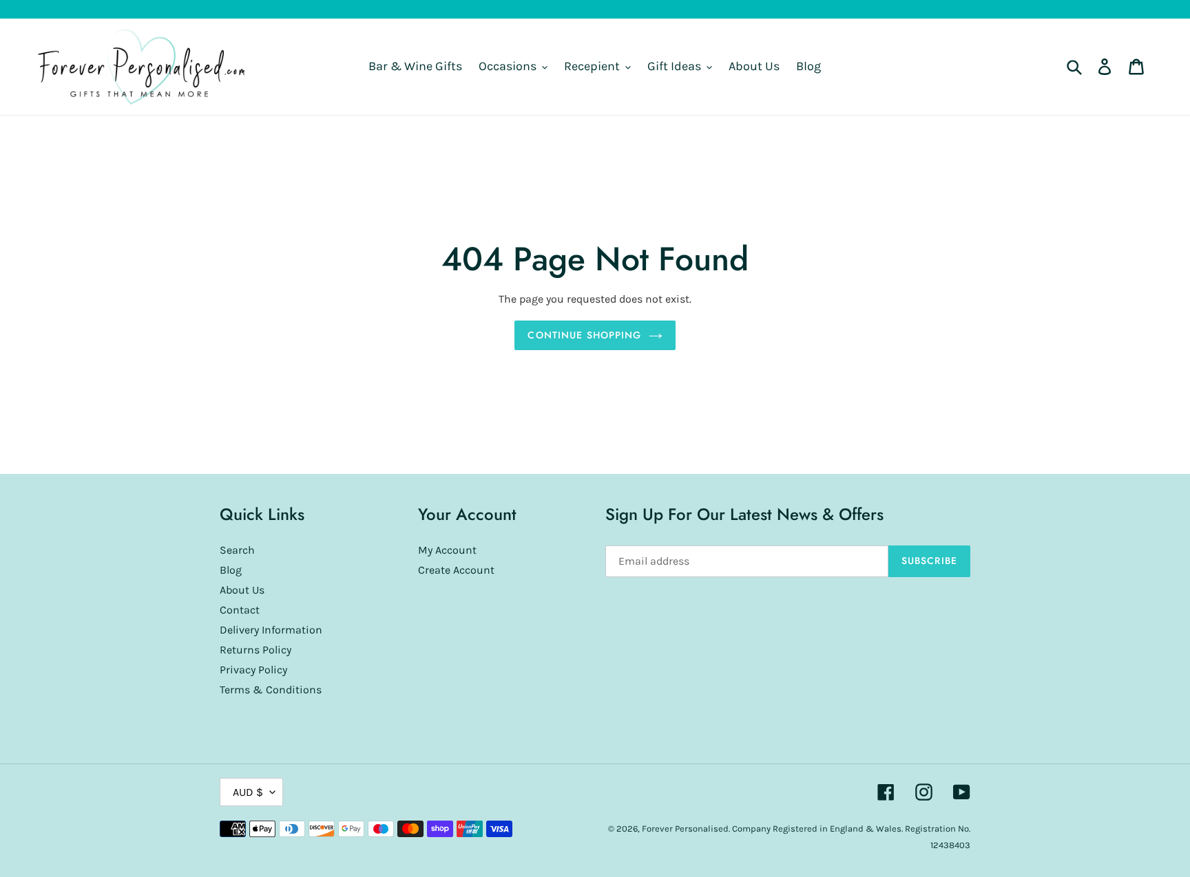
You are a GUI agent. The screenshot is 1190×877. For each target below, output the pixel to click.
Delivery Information (271, 629)
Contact (240, 609)
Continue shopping (584, 335)
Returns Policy (255, 649)
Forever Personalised (685, 828)
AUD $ (248, 792)
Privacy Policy (253, 669)
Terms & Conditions (271, 689)
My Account (447, 549)
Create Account (456, 569)
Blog (231, 569)
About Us (242, 589)
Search (237, 549)
